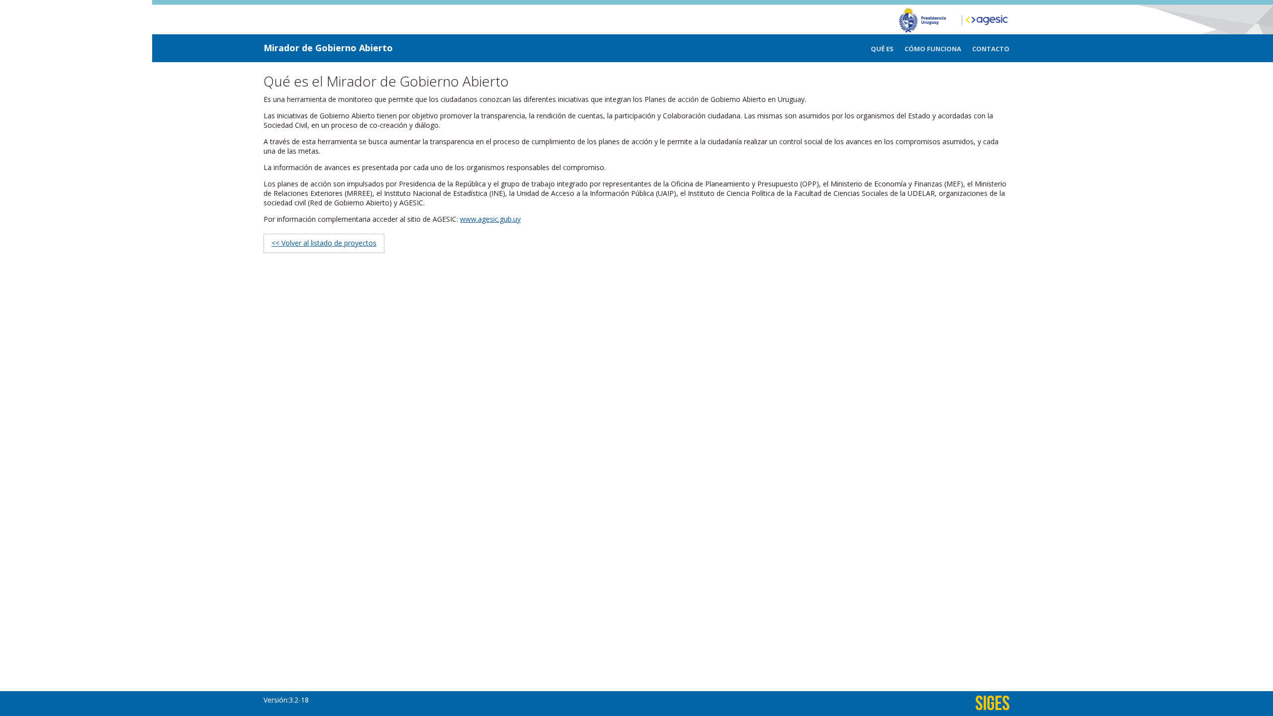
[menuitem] (888, 49)
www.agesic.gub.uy (490, 219)
